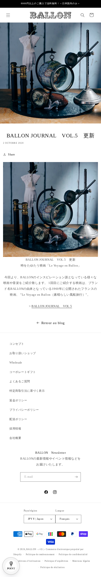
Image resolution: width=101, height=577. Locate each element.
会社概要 (15, 438)
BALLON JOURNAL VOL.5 (51, 306)
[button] (8, 15)
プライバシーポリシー (24, 409)
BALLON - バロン (35, 549)
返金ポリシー (18, 400)
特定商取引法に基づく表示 (27, 390)
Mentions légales (81, 561)
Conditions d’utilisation (27, 561)
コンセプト (16, 343)
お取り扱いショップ (22, 353)
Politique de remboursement (40, 554)
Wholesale (15, 362)
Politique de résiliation (52, 567)
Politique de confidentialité (73, 554)
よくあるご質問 (19, 381)
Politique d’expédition (56, 561)
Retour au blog (53, 323)
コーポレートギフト (22, 372)
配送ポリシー (18, 419)
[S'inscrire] (76, 477)
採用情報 (15, 428)
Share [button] (11, 154)
